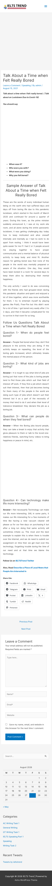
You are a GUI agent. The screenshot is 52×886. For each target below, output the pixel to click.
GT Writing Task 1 (11, 832)
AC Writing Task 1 (11, 823)
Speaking (26, 85)
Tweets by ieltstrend (12, 862)
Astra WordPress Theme (26, 880)
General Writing (10, 827)
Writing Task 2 (9, 845)
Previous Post (25, 621)
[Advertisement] (26, 43)
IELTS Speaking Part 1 (13, 836)
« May (6, 807)
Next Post (25, 629)
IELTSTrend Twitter (25, 561)
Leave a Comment (11, 85)
